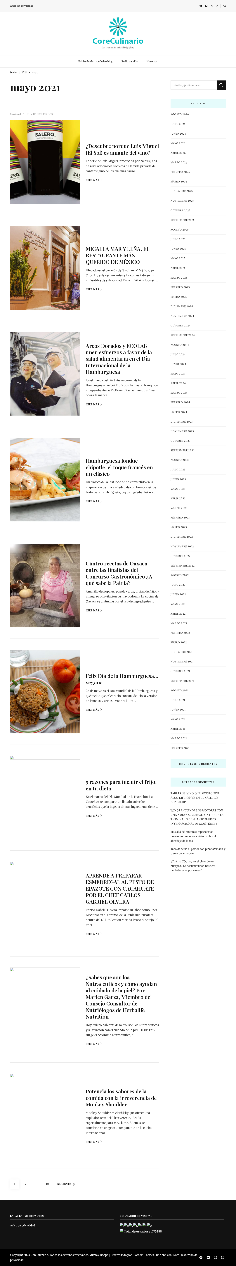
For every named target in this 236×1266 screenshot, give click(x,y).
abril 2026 (178, 152)
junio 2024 (178, 364)
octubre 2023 (180, 440)
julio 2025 (178, 239)
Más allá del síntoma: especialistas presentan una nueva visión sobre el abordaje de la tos (193, 836)
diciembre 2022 (182, 536)
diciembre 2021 (181, 652)
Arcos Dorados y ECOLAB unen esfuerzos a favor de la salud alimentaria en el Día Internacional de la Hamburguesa (119, 358)
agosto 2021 (179, 690)
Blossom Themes (143, 1255)
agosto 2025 (180, 229)
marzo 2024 (179, 392)
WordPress (179, 1255)
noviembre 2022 (182, 546)
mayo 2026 (178, 143)
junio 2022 (178, 594)
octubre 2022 (180, 556)
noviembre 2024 (182, 316)
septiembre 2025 (183, 220)
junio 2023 (178, 479)
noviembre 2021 (182, 661)
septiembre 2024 (183, 335)
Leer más (92, 180)
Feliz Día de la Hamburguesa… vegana (122, 679)
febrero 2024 (180, 402)
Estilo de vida (130, 61)
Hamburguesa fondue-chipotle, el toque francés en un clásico (119, 467)
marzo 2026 (179, 162)
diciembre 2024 (182, 306)
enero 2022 (179, 642)
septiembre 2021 (182, 681)
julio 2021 (178, 700)
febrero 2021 (180, 748)
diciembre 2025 (182, 191)
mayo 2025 (178, 258)
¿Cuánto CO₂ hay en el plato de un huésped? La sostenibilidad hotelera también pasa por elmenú (193, 866)
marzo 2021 (179, 738)
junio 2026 (178, 133)
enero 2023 (179, 527)
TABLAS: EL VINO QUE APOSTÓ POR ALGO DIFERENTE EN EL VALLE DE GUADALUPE (195, 798)
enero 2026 (179, 181)
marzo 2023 (179, 508)
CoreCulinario (118, 40)
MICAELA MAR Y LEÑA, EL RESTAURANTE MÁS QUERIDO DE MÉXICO (118, 255)
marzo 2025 (179, 277)
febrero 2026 (180, 172)
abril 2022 (178, 613)
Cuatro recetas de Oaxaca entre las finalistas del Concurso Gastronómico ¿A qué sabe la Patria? (119, 573)
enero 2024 (179, 412)
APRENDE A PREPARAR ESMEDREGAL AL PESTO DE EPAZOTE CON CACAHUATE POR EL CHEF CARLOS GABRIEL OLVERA (120, 888)
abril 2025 (178, 268)
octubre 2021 (180, 671)
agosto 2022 (180, 575)
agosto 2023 (180, 460)
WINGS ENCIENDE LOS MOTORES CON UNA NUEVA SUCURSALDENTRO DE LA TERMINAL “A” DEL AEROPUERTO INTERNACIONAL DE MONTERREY (197, 817)
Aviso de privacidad (21, 5)
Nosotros (152, 61)
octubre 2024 (181, 325)
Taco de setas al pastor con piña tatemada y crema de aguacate (198, 851)
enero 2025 (179, 296)
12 (49, 1184)
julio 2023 (178, 469)
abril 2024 (178, 383)
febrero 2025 (180, 287)
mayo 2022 (178, 604)
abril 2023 (178, 498)
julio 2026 (178, 124)
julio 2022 (178, 584)
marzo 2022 (179, 623)
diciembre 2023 (182, 421)
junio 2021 (178, 709)
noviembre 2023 (182, 431)
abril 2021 (178, 728)
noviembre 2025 (182, 200)
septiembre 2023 (183, 450)
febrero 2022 (180, 632)
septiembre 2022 (183, 565)
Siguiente (64, 1184)
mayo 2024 (178, 373)
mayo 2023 (178, 488)
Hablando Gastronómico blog (95, 61)
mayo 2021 (178, 719)
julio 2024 (178, 354)
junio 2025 (178, 248)
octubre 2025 (180, 210)
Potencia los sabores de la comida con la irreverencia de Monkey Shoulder (121, 1098)
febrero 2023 (180, 517)
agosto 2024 (180, 345)
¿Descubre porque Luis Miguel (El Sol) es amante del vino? (122, 149)
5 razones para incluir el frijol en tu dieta (121, 785)
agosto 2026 (180, 114)
